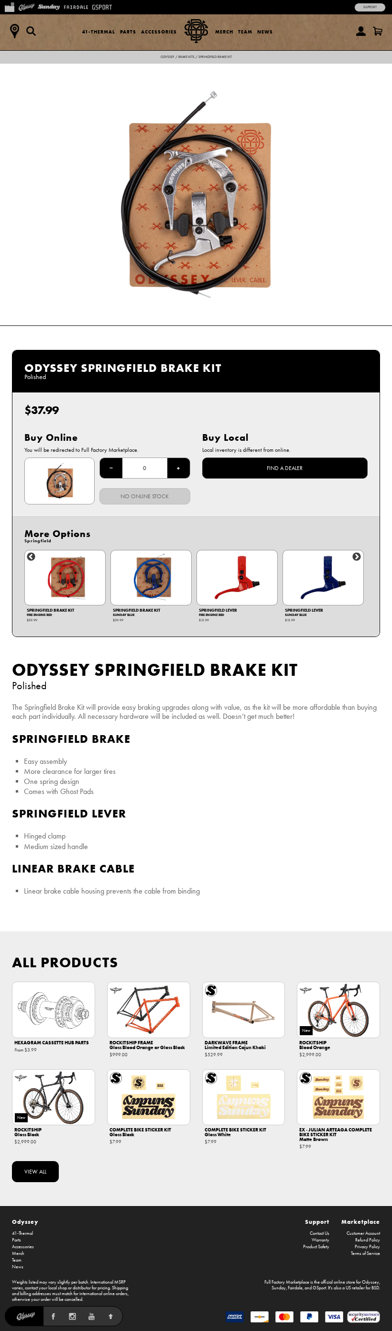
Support (370, 7)
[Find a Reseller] (14, 31)
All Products (65, 962)
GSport (319, 1288)
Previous (31, 557)
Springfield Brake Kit (215, 57)
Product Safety (316, 1247)
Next (356, 557)
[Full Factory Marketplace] (9, 6)
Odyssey (167, 57)
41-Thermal (98, 32)
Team (245, 32)
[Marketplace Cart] (377, 31)
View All (35, 1171)
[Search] (31, 31)
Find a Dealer (285, 468)
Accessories (159, 32)
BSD (375, 1288)
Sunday (279, 1288)
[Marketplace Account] (360, 31)
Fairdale (295, 1288)
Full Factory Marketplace (286, 1282)
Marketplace (360, 1221)
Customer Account (363, 1233)
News (265, 32)
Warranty (320, 1240)
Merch (224, 32)
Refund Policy (367, 1240)
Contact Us (319, 1233)
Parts (128, 32)
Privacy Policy (367, 1247)
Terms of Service (365, 1253)
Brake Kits (186, 57)
